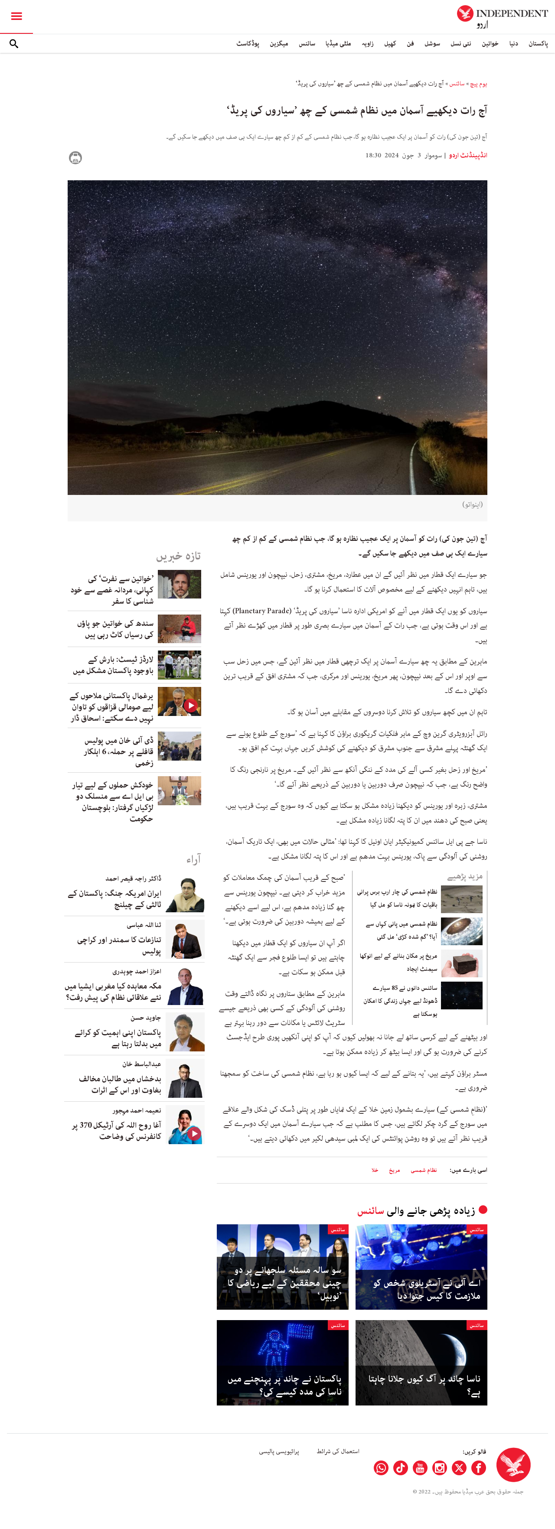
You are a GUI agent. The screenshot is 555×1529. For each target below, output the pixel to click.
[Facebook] (478, 1468)
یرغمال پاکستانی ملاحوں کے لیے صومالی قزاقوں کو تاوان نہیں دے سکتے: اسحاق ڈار (111, 707)
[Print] (75, 157)
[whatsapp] (381, 1468)
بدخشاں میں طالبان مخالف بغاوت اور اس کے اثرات (120, 1084)
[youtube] (420, 1468)
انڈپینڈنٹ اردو (467, 155)
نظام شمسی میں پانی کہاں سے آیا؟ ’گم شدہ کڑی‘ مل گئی (401, 930)
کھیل (390, 44)
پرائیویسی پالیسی (279, 1451)
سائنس (307, 44)
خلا (375, 1170)
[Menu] (16, 17)
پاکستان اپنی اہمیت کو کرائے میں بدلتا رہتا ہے (118, 1038)
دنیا (513, 44)
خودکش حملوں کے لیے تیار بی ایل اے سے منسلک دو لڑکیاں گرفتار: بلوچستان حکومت (112, 802)
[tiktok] (400, 1468)
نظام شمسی (424, 1170)
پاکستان (538, 44)
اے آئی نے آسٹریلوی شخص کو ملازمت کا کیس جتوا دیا (426, 1290)
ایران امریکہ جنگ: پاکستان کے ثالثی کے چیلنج (114, 899)
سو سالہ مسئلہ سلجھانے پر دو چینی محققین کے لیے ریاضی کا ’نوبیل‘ (285, 1283)
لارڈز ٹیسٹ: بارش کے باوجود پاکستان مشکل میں (113, 665)
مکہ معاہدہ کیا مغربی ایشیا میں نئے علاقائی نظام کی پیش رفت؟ (113, 992)
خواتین (490, 44)
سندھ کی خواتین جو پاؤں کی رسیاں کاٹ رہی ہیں (115, 629)
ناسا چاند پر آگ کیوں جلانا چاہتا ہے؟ (424, 1386)
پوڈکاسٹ (247, 44)
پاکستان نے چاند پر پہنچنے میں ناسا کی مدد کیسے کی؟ (284, 1386)
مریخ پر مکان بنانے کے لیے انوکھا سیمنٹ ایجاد (398, 962)
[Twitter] (459, 1468)
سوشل (432, 44)
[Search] (14, 44)
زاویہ (368, 44)
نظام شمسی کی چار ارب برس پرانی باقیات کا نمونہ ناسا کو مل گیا (397, 898)
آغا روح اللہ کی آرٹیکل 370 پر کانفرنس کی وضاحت (116, 1131)
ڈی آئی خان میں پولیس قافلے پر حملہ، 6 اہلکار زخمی (118, 752)
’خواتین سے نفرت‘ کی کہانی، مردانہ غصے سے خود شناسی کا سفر (112, 590)
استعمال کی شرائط (338, 1451)
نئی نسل (461, 44)
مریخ (394, 1170)
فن (410, 44)
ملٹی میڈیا (338, 44)
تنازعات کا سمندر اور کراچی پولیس (119, 945)
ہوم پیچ (478, 83)
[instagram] (439, 1468)
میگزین (279, 44)
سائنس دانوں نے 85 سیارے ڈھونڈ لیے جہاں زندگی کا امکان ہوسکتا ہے (400, 1001)
